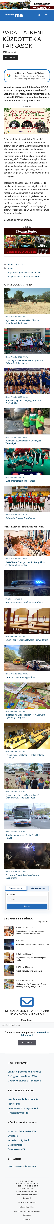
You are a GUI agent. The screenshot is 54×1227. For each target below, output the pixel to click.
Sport (10, 268)
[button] (39, 15)
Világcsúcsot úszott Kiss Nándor (23, 276)
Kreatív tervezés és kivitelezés (23, 1099)
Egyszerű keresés (16, 888)
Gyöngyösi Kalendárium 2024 (22, 1076)
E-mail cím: (27, 1020)
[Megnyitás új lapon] (27, 121)
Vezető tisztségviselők (19, 1140)
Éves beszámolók (16, 1149)
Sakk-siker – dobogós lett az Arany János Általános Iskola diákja (30, 932)
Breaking (21, 941)
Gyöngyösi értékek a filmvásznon (24, 1080)
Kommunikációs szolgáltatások (23, 1108)
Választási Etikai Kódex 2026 (22, 1131)
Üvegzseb (13, 1136)
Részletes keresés (38, 888)
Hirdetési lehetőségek (18, 1113)
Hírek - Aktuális (10, 57)
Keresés (27, 906)
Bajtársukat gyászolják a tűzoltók (23, 272)
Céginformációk (15, 1145)
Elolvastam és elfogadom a (28, 1033)
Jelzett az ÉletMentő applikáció (29, 971)
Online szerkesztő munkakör (22, 1166)
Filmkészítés (14, 1104)
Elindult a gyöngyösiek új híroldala (24, 1072)
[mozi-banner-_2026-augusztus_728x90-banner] (27, 8)
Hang (44, 130)
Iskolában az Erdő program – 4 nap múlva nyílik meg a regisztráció (31, 985)
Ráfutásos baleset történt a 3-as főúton (32, 944)
